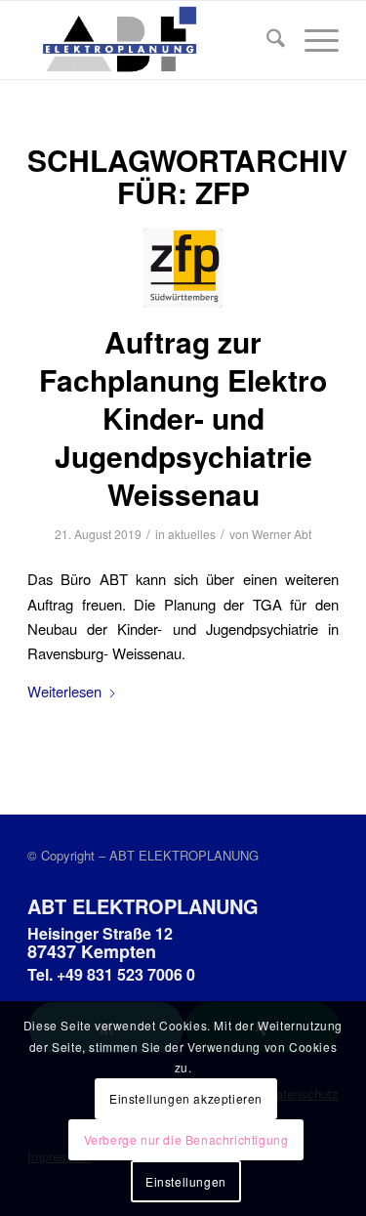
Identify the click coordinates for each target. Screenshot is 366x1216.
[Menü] (312, 40)
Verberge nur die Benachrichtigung (186, 1139)
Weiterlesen (64, 691)
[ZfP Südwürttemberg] (183, 268)
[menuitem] (266, 40)
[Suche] (266, 40)
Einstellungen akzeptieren (186, 1098)
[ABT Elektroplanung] (151, 40)
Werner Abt (281, 533)
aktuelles (192, 533)
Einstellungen (185, 1181)
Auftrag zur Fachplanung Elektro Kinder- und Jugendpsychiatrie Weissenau (183, 417)
